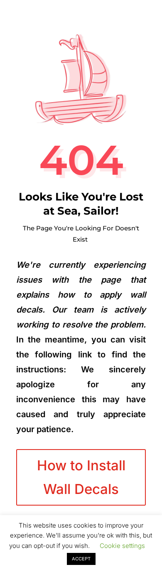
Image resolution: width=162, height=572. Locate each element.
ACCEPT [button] (81, 559)
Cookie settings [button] (122, 546)
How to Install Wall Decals (81, 477)
